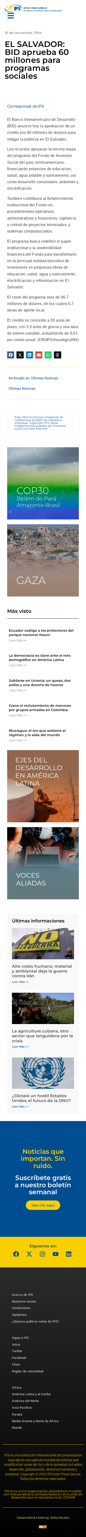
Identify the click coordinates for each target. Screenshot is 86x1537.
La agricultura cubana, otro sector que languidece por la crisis (42, 1036)
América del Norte (25, 1401)
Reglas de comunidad (27, 1371)
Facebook (19, 1358)
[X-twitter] (29, 1254)
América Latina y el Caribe (31, 1394)
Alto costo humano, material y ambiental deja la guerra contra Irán (42, 971)
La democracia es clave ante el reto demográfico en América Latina (39, 657)
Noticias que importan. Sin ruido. (43, 1159)
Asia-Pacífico (22, 1407)
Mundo (17, 1427)
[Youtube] (56, 1254)
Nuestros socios (24, 1301)
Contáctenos (21, 1308)
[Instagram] (42, 1254)
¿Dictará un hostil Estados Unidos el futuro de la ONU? (41, 1098)
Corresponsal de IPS (25, 106)
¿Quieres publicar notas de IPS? (35, 1321)
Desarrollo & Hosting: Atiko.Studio (43, 1517)
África (16, 1387)
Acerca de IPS (22, 1295)
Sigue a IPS (20, 1338)
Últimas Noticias (44, 378)
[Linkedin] (69, 1254)
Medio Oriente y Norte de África (35, 1421)
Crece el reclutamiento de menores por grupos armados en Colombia (40, 707)
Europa (17, 1414)
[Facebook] (16, 1254)
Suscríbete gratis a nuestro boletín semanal (43, 1185)
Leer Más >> (18, 640)
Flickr (16, 1364)
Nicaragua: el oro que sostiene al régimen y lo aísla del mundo (37, 732)
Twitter (17, 1351)
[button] (10, 354)
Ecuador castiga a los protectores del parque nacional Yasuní (41, 632)
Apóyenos (19, 1315)
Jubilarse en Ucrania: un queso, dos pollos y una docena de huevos (39, 682)
